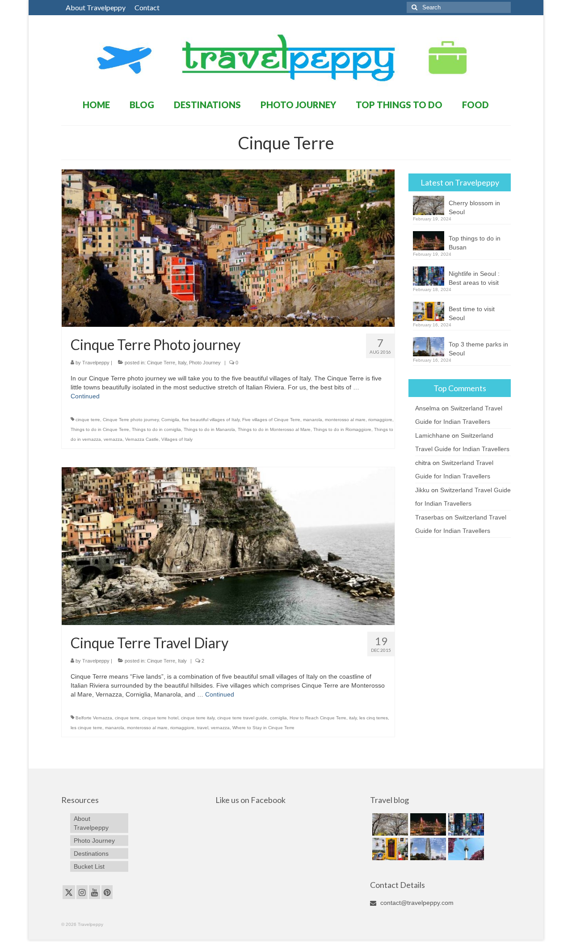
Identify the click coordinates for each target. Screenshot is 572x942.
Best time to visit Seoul (472, 313)
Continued (85, 396)
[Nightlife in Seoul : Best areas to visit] (465, 824)
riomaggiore (380, 419)
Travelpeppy (95, 362)
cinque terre (88, 419)
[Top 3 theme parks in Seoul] (427, 849)
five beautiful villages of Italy (211, 419)
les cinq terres (373, 717)
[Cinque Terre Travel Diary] (228, 545)
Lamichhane (432, 435)
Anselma (427, 408)
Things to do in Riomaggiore (342, 429)
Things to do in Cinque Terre (100, 429)
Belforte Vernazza (94, 717)
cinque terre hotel (160, 717)
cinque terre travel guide (242, 717)
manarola (312, 419)
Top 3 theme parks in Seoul (478, 349)
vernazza (113, 439)
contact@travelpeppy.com (416, 902)
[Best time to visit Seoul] (389, 849)
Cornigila (170, 419)
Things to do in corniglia (156, 429)
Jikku (422, 490)
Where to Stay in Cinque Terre (263, 727)
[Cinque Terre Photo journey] (228, 247)
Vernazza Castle (142, 439)
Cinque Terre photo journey (131, 419)
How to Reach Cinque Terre (318, 717)
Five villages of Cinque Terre (271, 419)
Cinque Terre (161, 362)
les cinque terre (86, 727)
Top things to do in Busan (474, 243)
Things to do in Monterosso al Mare (274, 429)
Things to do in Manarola (209, 429)
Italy (182, 362)
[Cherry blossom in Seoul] (389, 824)
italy (353, 717)
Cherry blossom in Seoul (474, 207)
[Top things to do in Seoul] (465, 849)
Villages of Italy (177, 439)
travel (202, 727)
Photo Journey (205, 362)
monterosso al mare (345, 419)
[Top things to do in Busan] (427, 824)
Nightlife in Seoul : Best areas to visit (474, 278)
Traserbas (429, 517)
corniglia (278, 717)
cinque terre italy (197, 717)
